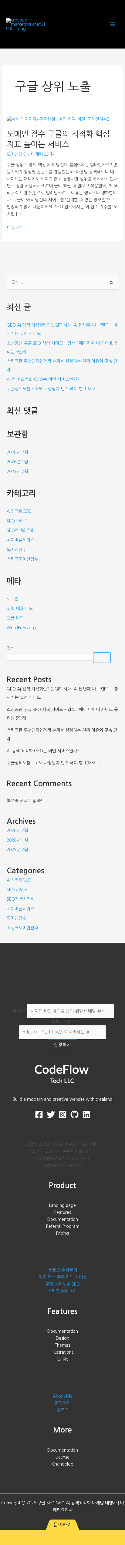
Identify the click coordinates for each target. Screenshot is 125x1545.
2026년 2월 (17, 452)
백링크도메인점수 (22, 559)
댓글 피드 (15, 618)
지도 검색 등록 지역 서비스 (63, 1277)
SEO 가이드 (17, 521)
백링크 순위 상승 (63, 1291)
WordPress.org (21, 628)
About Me (63, 1396)
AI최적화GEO (19, 511)
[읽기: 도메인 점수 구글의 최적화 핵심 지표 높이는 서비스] (58, 119)
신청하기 (62, 1045)
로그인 (13, 599)
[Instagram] (63, 1114)
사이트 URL (62, 1021)
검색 (11, 648)
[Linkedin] (86, 1114)
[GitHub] (74, 1114)
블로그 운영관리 (62, 1270)
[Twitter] (51, 1114)
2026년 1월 (17, 462)
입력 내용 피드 (20, 608)
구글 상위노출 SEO (63, 1284)
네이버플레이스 (20, 540)
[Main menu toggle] (112, 24)
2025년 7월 (17, 471)
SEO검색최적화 (21, 530)
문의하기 (62, 1403)
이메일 (19, 1011)
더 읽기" (14, 227)
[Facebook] (39, 1114)
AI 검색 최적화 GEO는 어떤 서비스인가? (43, 379)
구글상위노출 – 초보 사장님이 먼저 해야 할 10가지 (52, 389)
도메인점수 (16, 154)
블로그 (63, 1410)
